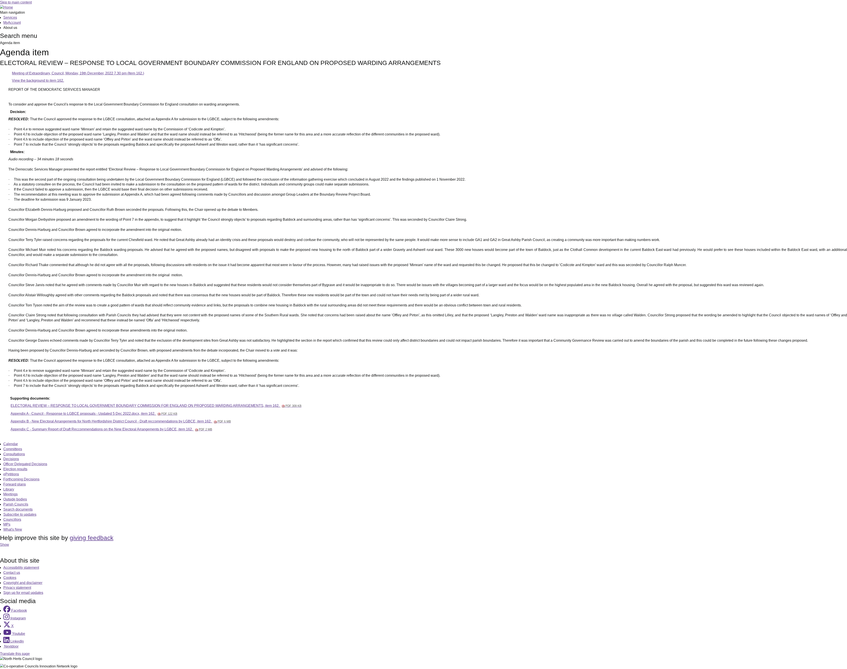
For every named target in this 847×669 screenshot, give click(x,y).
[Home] (6, 7)
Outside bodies (15, 499)
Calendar (10, 444)
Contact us (11, 572)
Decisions (11, 459)
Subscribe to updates (19, 514)
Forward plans (14, 484)
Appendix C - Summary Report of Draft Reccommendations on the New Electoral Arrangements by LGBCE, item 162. (111, 429)
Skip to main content (16, 2)
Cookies (9, 578)
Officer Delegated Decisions (25, 464)
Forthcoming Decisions (21, 479)
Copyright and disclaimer (22, 583)
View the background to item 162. (38, 80)
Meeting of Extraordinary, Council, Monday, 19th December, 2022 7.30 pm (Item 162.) (78, 73)
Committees (12, 449)
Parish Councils (15, 504)
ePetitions (11, 474)
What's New (12, 529)
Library (8, 489)
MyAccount (12, 22)
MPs (6, 524)
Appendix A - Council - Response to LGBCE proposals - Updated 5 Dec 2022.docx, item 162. (94, 413)
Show (4, 545)
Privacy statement (17, 587)
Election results (15, 469)
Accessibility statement (21, 567)
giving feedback (91, 537)
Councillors (12, 519)
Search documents (18, 509)
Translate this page (15, 654)
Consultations (14, 454)
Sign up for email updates (23, 593)
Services (10, 17)
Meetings (10, 494)
